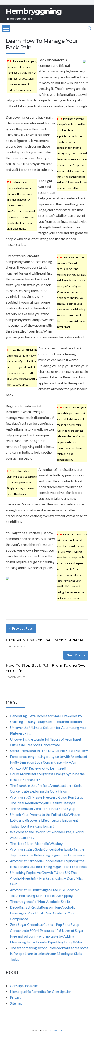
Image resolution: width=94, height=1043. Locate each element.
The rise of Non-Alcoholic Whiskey (36, 843)
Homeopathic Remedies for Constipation (40, 991)
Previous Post (22, 628)
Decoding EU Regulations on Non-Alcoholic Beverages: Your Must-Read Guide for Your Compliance (42, 913)
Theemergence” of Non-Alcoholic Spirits (40, 901)
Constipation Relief (24, 985)
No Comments (15, 646)
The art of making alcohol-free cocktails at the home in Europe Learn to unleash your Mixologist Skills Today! (49, 954)
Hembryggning (34, 11)
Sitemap (16, 1003)
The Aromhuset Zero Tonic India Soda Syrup (42, 808)
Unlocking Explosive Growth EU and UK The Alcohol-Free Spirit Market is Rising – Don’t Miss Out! (46, 878)
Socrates (55, 1030)
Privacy (15, 997)
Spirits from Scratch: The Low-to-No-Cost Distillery (49, 750)
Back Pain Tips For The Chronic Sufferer (45, 640)
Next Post (74, 655)
